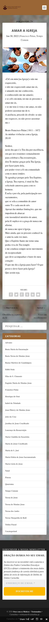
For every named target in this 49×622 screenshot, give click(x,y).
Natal (7, 470)
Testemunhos (36, 611)
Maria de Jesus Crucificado (16, 443)
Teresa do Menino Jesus (14, 504)
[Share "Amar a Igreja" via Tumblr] (27, 294)
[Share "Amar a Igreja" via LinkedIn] (32, 294)
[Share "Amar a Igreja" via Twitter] (16, 294)
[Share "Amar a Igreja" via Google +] (21, 294)
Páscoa (8, 477)
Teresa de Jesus (11, 497)
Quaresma (9, 484)
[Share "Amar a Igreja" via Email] (38, 294)
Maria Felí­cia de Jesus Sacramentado (20, 457)
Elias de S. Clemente (13, 376)
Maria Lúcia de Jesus (14, 463)
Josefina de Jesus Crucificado (17, 423)
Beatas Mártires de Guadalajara (18, 362)
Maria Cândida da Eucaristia (17, 436)
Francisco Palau (27, 36)
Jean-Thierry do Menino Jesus (17, 410)
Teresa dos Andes (12, 511)
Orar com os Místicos (21, 611)
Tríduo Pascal (10, 524)
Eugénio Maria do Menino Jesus (18, 383)
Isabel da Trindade (13, 403)
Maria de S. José (12, 450)
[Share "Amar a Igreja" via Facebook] (11, 294)
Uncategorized (11, 531)
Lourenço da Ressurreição (15, 430)
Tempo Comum (11, 490)
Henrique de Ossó (12, 396)
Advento (8, 342)
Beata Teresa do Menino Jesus (17, 356)
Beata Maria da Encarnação (16, 349)
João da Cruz (10, 416)
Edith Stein (10, 369)
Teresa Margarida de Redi (16, 517)
